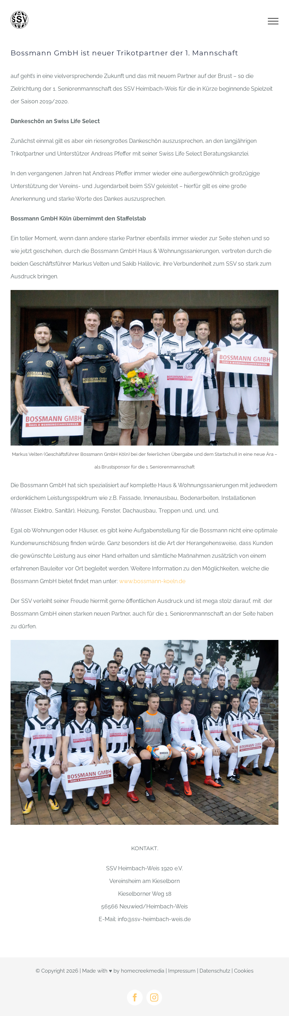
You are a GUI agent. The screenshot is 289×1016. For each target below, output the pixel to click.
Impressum (182, 971)
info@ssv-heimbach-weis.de (154, 919)
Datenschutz (214, 971)
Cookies (243, 971)
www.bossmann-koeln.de (152, 581)
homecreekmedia (142, 971)
